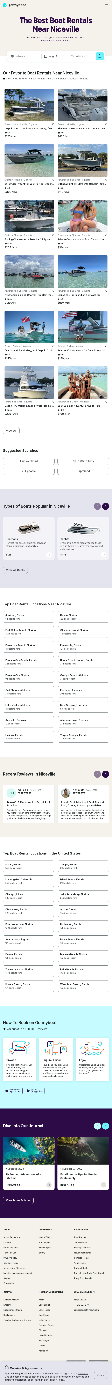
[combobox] (24, 56)
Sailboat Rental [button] (81, 1268)
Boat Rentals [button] (80, 1237)
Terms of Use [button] (10, 1252)
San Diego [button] (44, 1315)
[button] (38, 78)
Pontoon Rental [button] (81, 1258)
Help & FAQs (80, 1299)
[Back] (97, 506)
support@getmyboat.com (86, 1310)
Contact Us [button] (9, 1283)
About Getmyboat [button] (12, 1237)
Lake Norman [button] (45, 1335)
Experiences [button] (81, 1229)
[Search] (100, 56)
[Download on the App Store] (13, 1091)
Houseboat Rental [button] (82, 1252)
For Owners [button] (44, 1242)
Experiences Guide (13, 1310)
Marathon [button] (43, 1350)
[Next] (105, 506)
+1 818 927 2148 (82, 1305)
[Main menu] (107, 5)
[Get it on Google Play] (35, 1091)
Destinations (9, 1315)
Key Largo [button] (44, 1340)
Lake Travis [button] (44, 1320)
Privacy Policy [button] (56, 1379)
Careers (7, 1242)
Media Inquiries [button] (11, 1247)
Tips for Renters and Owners (17, 1320)
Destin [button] (42, 1345)
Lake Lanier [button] (44, 1305)
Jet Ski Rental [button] (80, 1242)
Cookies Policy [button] (11, 1263)
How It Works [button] (45, 1237)
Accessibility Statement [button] (15, 1268)
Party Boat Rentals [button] (83, 1278)
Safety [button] (42, 1252)
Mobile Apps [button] (45, 1247)
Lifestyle (8, 1305)
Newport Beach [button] (46, 1325)
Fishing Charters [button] (82, 1247)
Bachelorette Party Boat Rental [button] (89, 1273)
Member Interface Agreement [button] (18, 1273)
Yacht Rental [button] (80, 1263)
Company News (11, 1299)
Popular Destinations (51, 1291)
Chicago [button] (43, 1330)
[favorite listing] (53, 124)
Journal (8, 1291)
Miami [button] (41, 1299)
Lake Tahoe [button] (44, 1310)
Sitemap (7, 1278)
